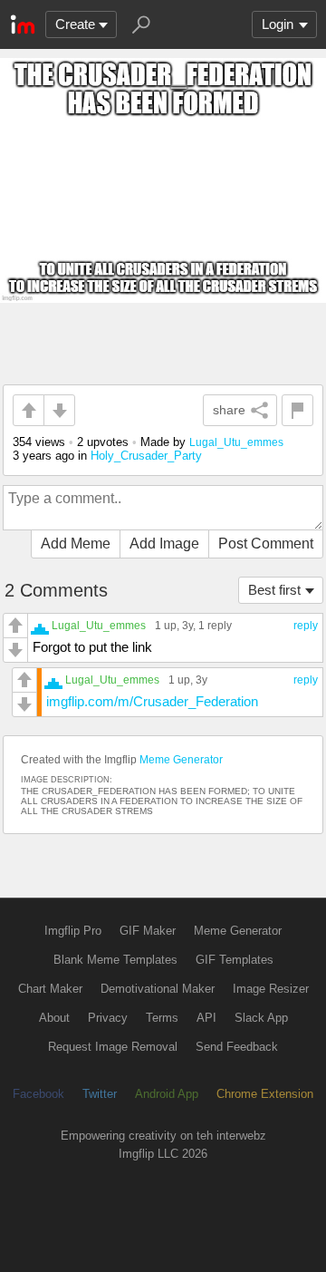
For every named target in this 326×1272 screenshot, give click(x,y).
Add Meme (75, 543)
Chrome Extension (264, 1094)
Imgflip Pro (72, 930)
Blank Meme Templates (115, 959)
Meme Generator (181, 759)
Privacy (108, 1017)
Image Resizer (271, 988)
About (54, 1017)
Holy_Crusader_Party (146, 455)
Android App (166, 1094)
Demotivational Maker (158, 988)
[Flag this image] (297, 410)
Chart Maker (50, 988)
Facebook (38, 1094)
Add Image (164, 543)
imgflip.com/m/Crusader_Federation (152, 701)
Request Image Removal (112, 1047)
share (229, 410)
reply (305, 625)
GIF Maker (148, 930)
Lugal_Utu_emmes (236, 442)
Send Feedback (237, 1047)
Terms (162, 1017)
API (206, 1017)
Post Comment (265, 543)
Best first (274, 589)
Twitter (99, 1094)
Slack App (261, 1017)
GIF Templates (234, 959)
